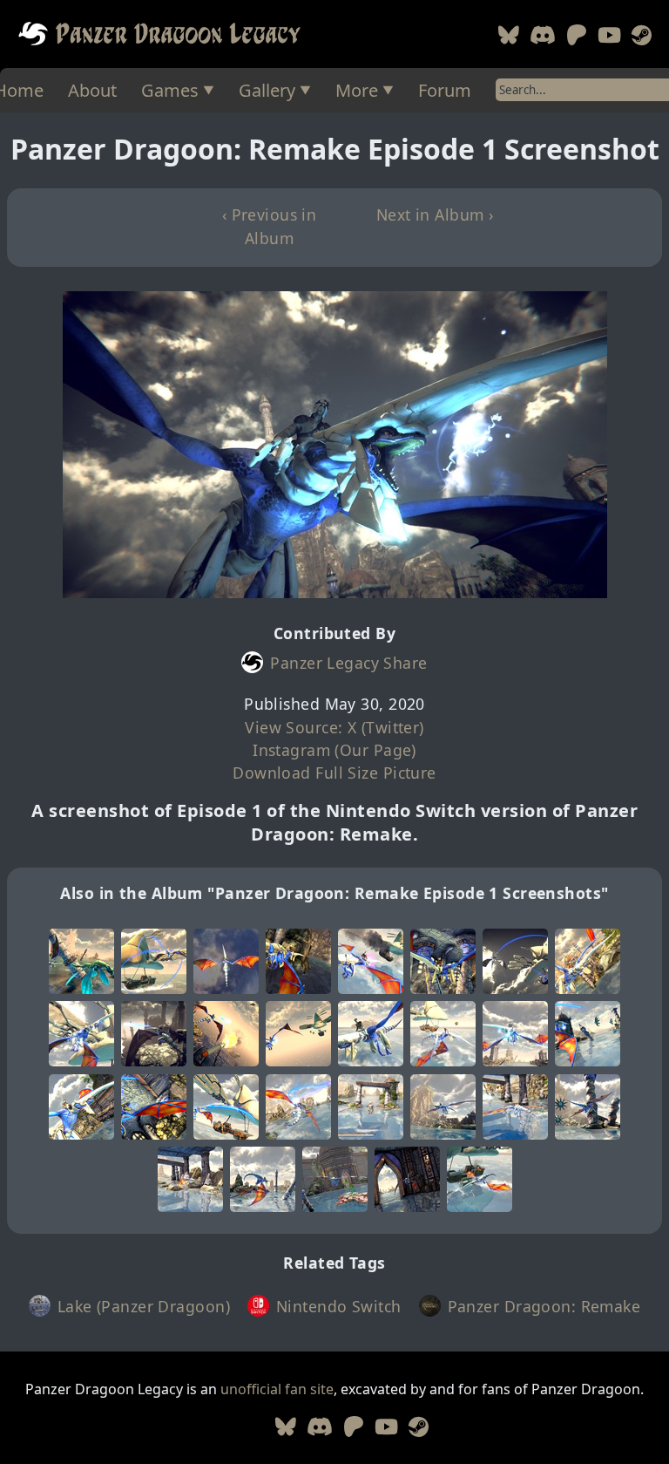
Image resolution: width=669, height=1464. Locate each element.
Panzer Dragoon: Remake (544, 1306)
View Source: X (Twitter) (334, 727)
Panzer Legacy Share (348, 662)
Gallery (267, 90)
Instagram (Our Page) (334, 749)
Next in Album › (435, 214)
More (356, 90)
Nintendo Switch (339, 1306)
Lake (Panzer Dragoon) (143, 1306)
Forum (444, 90)
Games (170, 90)
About (92, 90)
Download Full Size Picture (334, 772)
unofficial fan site (277, 1389)
